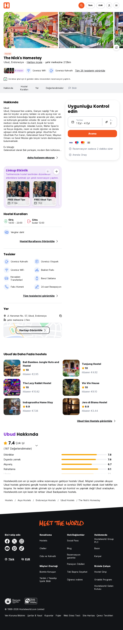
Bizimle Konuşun (48, 572)
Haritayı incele (34, 62)
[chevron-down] (36, 445)
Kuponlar (49, 615)
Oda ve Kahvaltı (48, 556)
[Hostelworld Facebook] (7, 541)
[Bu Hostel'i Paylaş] (116, 47)
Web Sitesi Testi (72, 615)
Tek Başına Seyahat (77, 572)
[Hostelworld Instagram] (21, 541)
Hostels (43, 540)
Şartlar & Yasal (34, 615)
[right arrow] (56, 171)
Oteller (43, 548)
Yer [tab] (37, 88)
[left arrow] (48, 171)
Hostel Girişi (100, 572)
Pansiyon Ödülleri (76, 564)
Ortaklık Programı (103, 579)
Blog (69, 548)
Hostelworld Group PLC (104, 540)
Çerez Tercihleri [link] (105, 615)
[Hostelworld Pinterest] (14, 548)
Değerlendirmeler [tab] (55, 88)
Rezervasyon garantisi (73, 556)
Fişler (58, 615)
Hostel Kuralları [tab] (24, 88)
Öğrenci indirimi (75, 579)
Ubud (7, 62)
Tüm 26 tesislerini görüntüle (90, 70)
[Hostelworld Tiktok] (21, 548)
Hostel (8, 54)
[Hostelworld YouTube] (7, 548)
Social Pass (73, 540)
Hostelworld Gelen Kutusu (103, 587)
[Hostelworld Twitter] (14, 541)
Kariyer (98, 556)
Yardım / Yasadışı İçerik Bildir (48, 579)
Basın (97, 548)
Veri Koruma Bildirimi (15, 615)
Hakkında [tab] (8, 88)
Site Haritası (89, 615)
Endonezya (17, 62)
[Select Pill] (81, 5)
